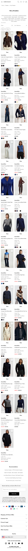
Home (3, 5)
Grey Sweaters (17, 18)
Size (3, 29)
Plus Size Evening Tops (10, 480)
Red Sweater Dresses (19, 475)
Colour (7, 29)
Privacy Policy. (23, 501)
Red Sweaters (20, 472)
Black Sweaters (14, 472)
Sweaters (7, 5)
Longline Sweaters (11, 18)
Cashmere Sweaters (8, 470)
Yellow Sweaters (21, 17)
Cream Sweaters (24, 18)
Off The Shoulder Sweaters (7, 15)
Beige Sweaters (14, 17)
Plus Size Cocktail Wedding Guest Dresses (13, 478)
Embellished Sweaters (22, 15)
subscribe (14, 494)
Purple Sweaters (4, 18)
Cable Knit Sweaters (7, 472)
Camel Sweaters (15, 15)
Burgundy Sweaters (7, 17)
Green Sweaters (14, 21)
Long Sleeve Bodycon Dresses (9, 475)
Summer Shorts (18, 480)
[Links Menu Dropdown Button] (2, 2)
